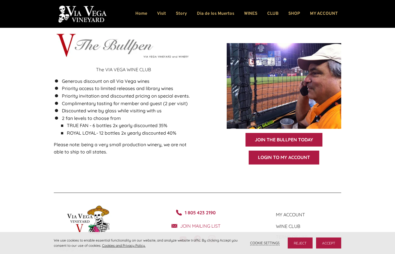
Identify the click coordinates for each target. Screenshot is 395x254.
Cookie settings (265, 243)
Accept (328, 243)
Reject (300, 243)
